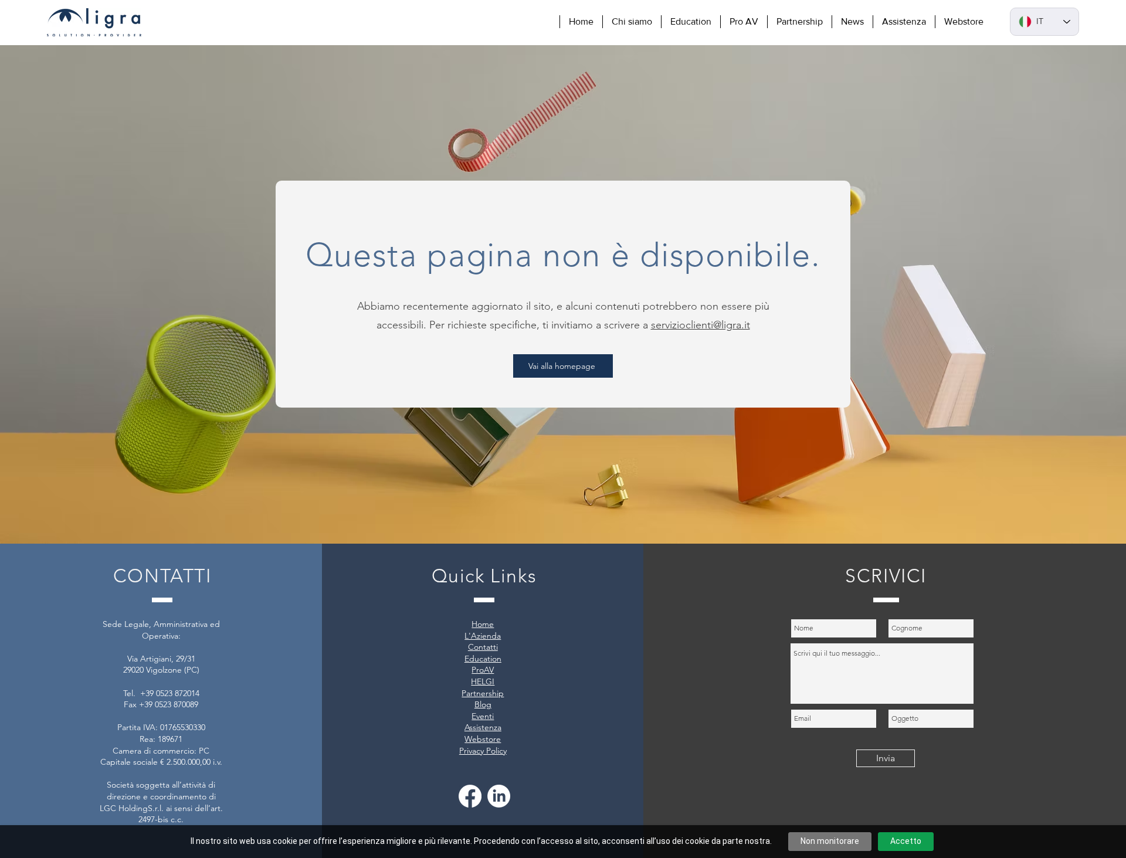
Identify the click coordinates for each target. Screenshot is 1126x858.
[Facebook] (470, 796)
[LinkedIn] (498, 796)
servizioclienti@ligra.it (700, 324)
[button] (631, 21)
